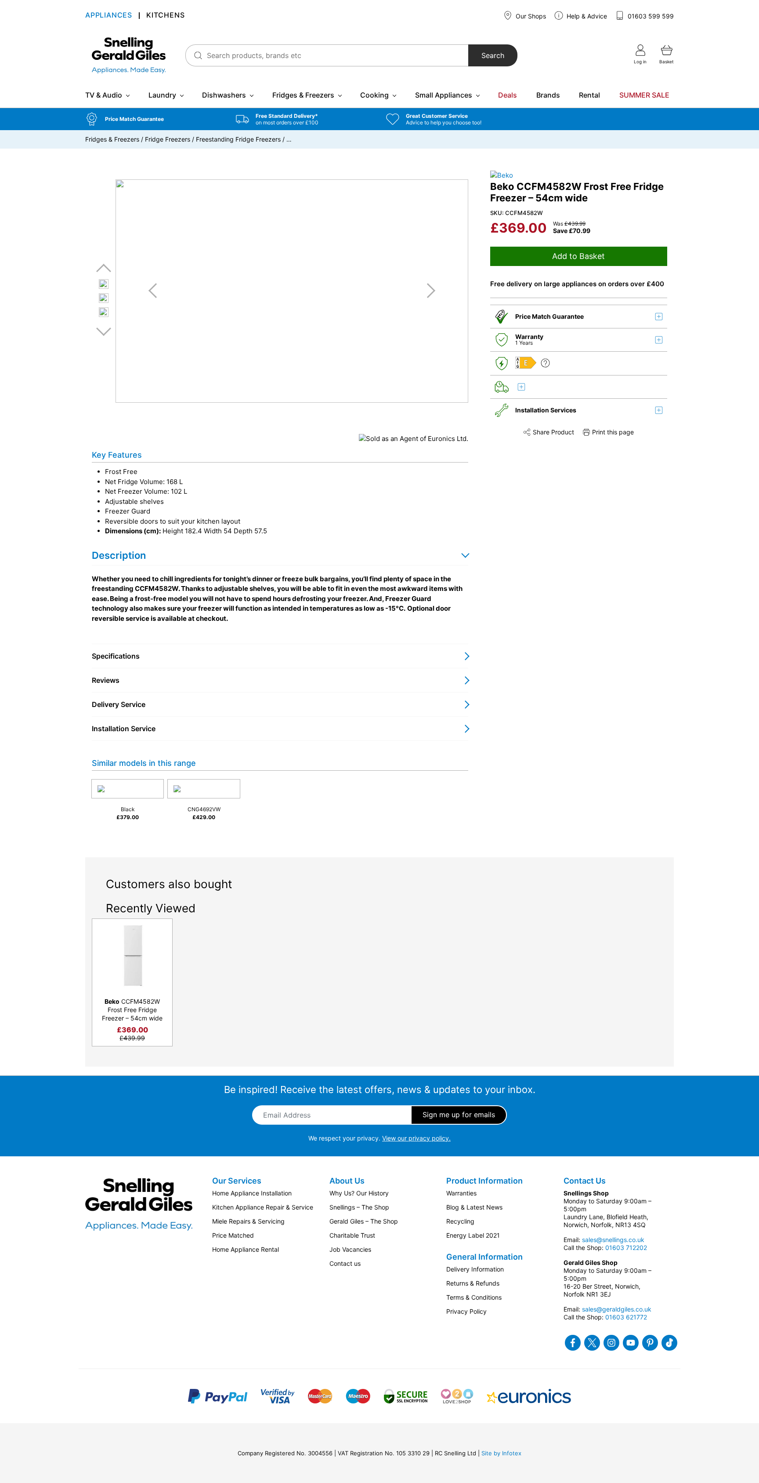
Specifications (116, 656)
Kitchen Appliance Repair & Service (262, 1207)
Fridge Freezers (167, 139)
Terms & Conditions (474, 1297)
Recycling (460, 1221)
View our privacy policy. (416, 1138)
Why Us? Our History (359, 1193)
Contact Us (585, 1180)
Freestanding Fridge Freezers (238, 139)
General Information (484, 1256)
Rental (589, 95)
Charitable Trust (352, 1235)
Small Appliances (443, 95)
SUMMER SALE (644, 95)
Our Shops (530, 16)
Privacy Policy (466, 1311)
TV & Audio (103, 95)
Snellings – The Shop (359, 1207)
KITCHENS (165, 15)
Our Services (236, 1180)
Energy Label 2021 (473, 1235)
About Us (347, 1180)
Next (103, 331)
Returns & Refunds (472, 1283)
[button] (154, 119)
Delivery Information (475, 1269)
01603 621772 (626, 1317)
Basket (666, 61)
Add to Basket (578, 256)
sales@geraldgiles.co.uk (616, 1309)
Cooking (374, 95)
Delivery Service (118, 704)
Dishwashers (224, 95)
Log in (640, 61)
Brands (548, 95)
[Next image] (428, 290)
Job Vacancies (350, 1249)
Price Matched (233, 1235)
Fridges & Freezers (303, 95)
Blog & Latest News (474, 1207)
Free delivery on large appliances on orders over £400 (577, 284)
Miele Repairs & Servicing (248, 1221)
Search (492, 55)
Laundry (162, 95)
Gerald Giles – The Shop (363, 1221)
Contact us (345, 1263)
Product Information (484, 1180)
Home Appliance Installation (252, 1193)
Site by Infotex (501, 1453)
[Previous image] (156, 290)
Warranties (461, 1193)
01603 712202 (626, 1247)
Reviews (105, 680)
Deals (507, 95)
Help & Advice (586, 16)
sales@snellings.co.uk (613, 1239)
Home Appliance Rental (245, 1249)
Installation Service (123, 728)
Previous (103, 268)
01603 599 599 (650, 16)
